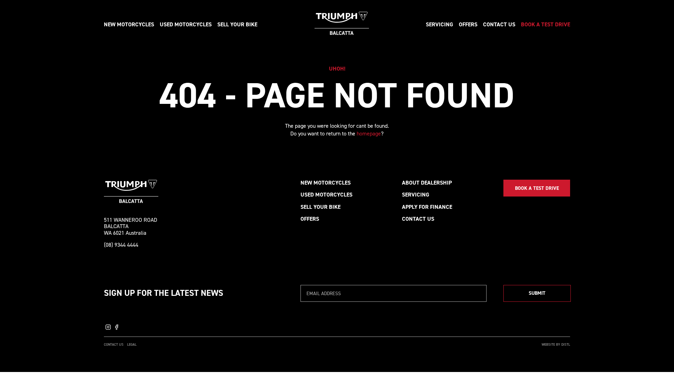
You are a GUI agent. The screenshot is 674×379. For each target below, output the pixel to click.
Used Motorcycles (326, 194)
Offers (468, 24)
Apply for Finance (427, 207)
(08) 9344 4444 (121, 245)
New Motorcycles (325, 182)
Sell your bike (237, 24)
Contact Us (499, 24)
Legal (132, 344)
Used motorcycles (186, 24)
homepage (369, 133)
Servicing (439, 24)
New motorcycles (129, 24)
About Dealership (427, 182)
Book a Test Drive (545, 24)
